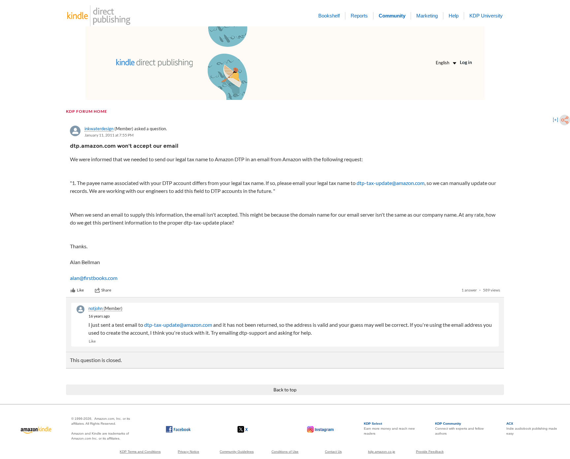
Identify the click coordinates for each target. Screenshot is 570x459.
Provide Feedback (430, 451)
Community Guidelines (237, 451)
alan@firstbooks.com (93, 278)
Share (106, 290)
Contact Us (333, 451)
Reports (359, 15)
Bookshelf (329, 15)
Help (454, 15)
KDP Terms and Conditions (140, 451)
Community (392, 15)
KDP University (486, 15)
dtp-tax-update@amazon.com (391, 183)
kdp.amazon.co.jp (381, 451)
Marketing (427, 15)
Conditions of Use (285, 451)
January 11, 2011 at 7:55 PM (109, 135)
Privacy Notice (188, 451)
